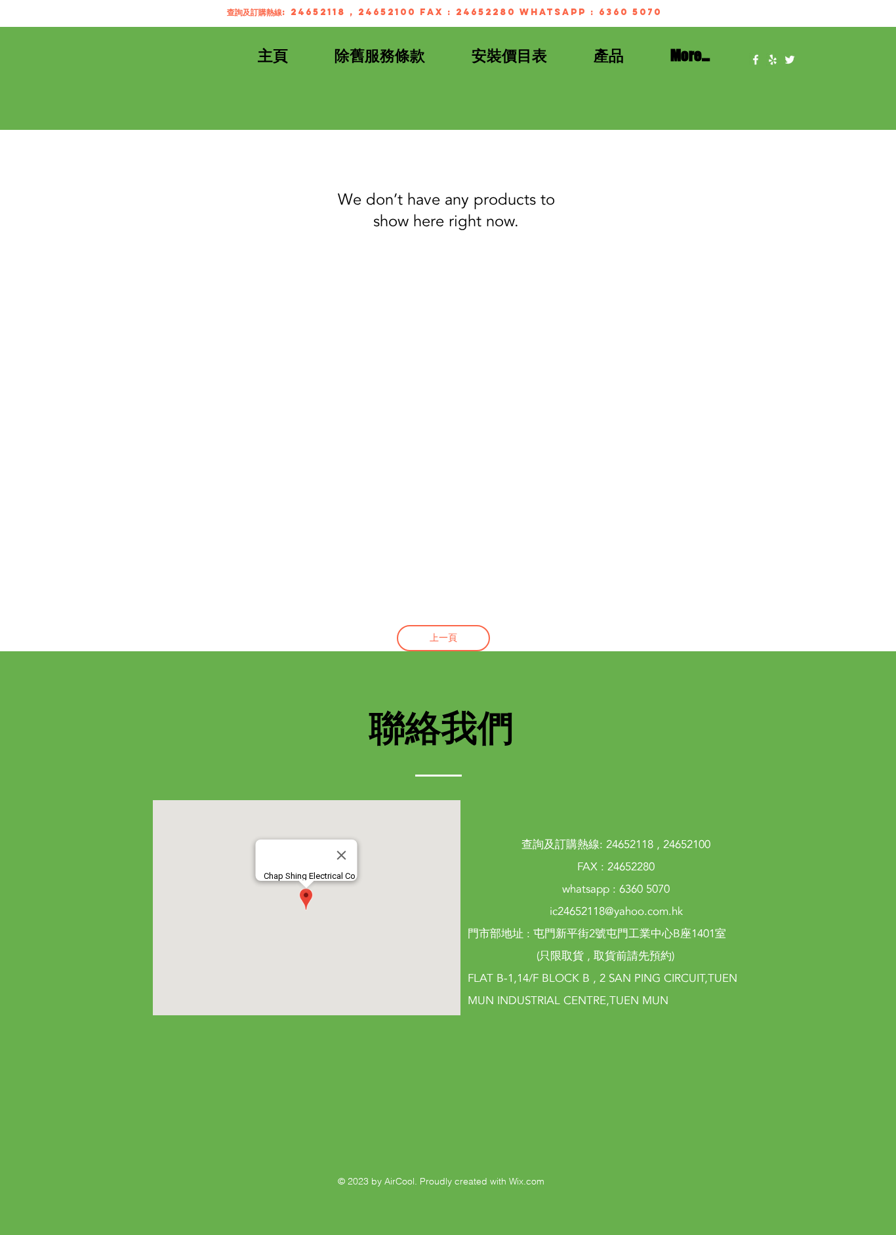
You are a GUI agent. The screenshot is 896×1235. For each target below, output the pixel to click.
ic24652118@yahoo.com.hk (616, 911)
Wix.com (526, 1181)
